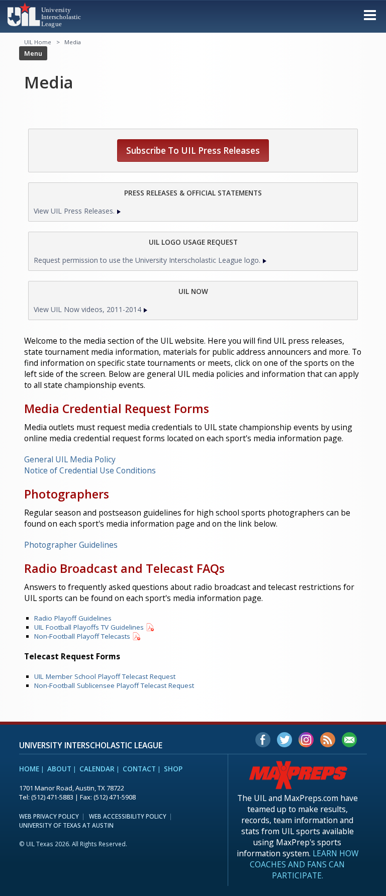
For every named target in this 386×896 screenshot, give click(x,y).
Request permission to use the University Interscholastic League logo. (147, 260)
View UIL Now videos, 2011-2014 (87, 309)
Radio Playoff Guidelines (73, 618)
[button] (370, 14)
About (59, 768)
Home (29, 768)
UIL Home (37, 42)
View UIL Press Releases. (74, 211)
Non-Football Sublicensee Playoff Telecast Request (114, 685)
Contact (139, 768)
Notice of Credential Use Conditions (90, 470)
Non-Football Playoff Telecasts (82, 636)
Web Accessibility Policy (127, 816)
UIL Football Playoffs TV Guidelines (89, 627)
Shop (173, 768)
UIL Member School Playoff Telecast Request (104, 676)
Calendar (97, 768)
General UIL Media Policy (70, 459)
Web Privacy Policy (49, 816)
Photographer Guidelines (71, 544)
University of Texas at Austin (66, 825)
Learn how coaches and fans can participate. (304, 864)
